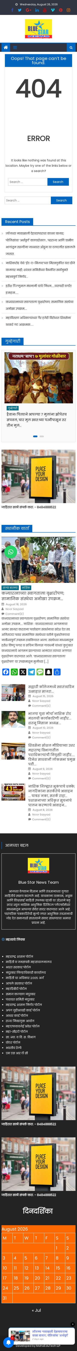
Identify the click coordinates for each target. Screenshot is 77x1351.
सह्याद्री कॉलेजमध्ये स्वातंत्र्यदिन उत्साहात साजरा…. (51, 689)
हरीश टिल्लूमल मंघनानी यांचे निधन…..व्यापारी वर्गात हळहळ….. (38, 289)
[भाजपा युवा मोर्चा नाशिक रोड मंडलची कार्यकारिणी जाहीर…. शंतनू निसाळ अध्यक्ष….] (13, 719)
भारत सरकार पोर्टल (18, 967)
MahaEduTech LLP (48, 1346)
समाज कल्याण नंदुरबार (20, 994)
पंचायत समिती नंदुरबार (20, 999)
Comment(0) (14, 614)
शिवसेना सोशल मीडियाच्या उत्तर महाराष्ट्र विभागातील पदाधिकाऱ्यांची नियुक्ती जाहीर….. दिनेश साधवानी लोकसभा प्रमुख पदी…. (51, 754)
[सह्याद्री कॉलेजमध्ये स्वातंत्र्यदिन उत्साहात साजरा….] (13, 692)
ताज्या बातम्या (10, 587)
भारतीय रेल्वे (13, 1048)
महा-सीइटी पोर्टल (17, 1032)
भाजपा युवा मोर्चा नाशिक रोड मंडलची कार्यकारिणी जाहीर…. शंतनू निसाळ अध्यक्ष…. (49, 718)
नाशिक (26, 587)
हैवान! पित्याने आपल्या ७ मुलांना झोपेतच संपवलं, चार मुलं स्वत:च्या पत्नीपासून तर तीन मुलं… (37, 420)
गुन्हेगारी (12, 408)
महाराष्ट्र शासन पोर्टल (19, 956)
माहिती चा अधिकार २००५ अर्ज (25, 978)
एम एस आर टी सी (17, 1053)
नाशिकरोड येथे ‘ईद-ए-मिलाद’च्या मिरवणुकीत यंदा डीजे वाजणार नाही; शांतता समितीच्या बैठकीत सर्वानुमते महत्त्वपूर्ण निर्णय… (40, 270)
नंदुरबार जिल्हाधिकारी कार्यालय (26, 972)
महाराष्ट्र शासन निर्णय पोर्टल (24, 1005)
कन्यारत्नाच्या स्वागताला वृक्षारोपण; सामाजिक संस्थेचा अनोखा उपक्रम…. (39, 305)
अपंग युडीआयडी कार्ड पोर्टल (23, 1010)
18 (16, 1278)
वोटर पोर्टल (13, 1042)
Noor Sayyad (15, 609)
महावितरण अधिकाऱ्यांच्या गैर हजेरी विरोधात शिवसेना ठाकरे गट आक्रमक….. (38, 321)
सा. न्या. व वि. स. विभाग (21, 1037)
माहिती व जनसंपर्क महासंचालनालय (29, 962)
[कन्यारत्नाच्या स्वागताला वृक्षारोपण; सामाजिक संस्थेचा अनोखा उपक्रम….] (38, 560)
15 (58, 1268)
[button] (10, 552)
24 (5, 1288)
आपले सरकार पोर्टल (19, 983)
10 (5, 1268)
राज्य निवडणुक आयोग (20, 1021)
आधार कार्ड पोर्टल (17, 1016)
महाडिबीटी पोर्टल (16, 989)
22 (58, 1278)
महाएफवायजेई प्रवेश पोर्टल (23, 1026)
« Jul (36, 1310)
